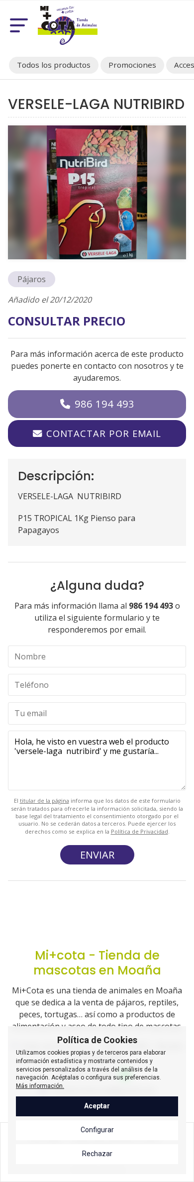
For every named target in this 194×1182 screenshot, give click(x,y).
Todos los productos (54, 65)
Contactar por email (103, 433)
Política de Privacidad (139, 831)
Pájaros (31, 279)
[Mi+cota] (67, 25)
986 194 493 (104, 404)
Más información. (40, 1085)
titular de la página (44, 800)
